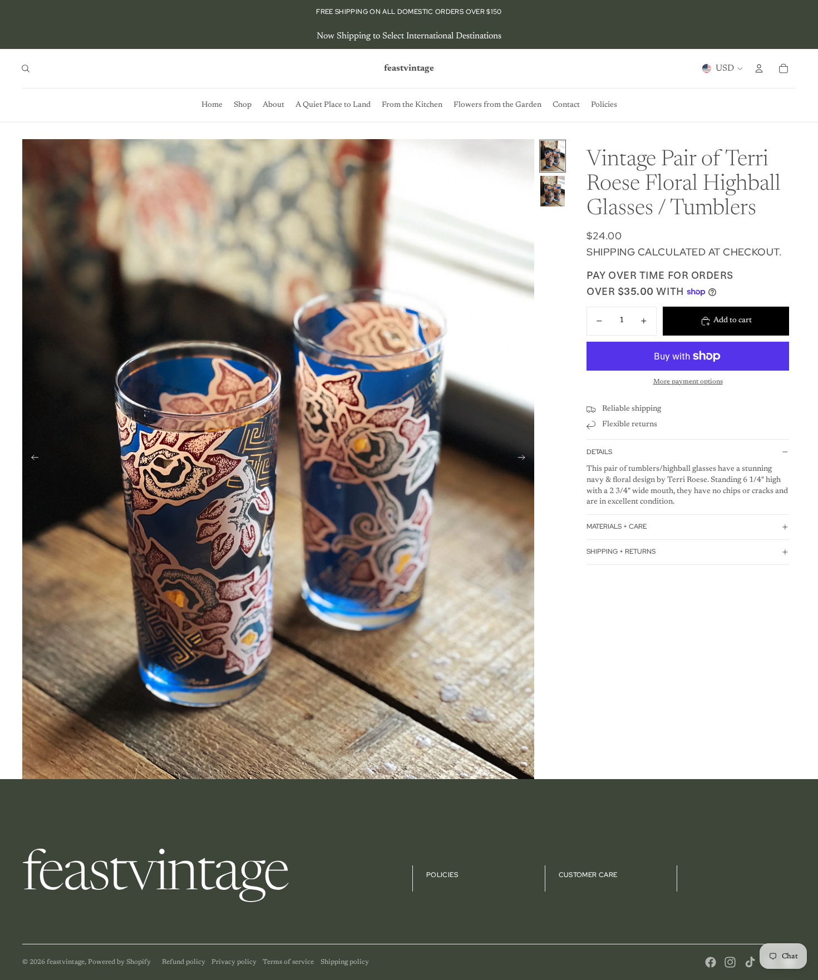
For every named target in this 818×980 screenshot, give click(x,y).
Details (599, 451)
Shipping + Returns (621, 551)
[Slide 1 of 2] (552, 156)
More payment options (688, 381)
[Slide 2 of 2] (552, 191)
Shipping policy (345, 962)
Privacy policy (234, 962)
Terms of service (288, 962)
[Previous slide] (31, 459)
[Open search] (25, 68)
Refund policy (183, 962)
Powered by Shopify (119, 962)
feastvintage (66, 962)
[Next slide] (525, 459)
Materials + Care (617, 526)
